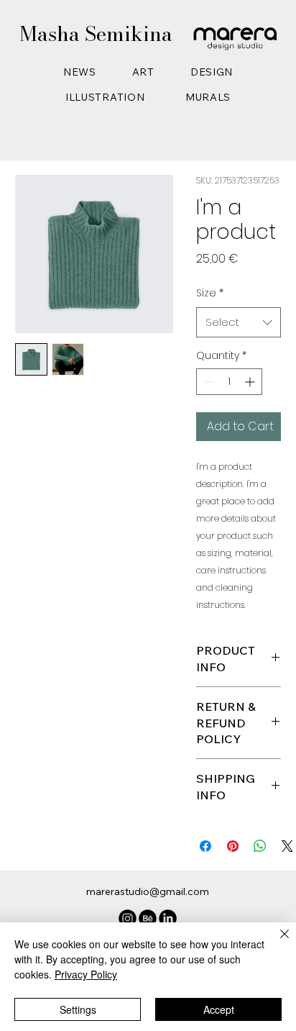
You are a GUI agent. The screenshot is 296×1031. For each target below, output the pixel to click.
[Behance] (148, 918)
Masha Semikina (95, 33)
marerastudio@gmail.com (147, 891)
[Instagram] (128, 918)
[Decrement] (207, 381)
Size (209, 293)
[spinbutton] (229, 381)
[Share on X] (287, 846)
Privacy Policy (86, 974)
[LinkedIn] (168, 918)
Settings (78, 1009)
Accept (218, 1009)
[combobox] (239, 322)
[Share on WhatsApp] (260, 846)
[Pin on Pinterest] (232, 846)
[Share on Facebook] (205, 846)
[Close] (276, 942)
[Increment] (251, 381)
